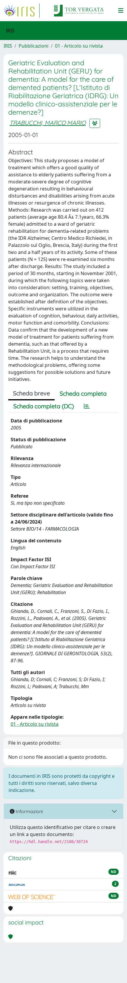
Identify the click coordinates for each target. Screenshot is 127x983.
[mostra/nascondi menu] (120, 11)
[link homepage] (22, 11)
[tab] (87, 406)
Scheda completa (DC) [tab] (43, 406)
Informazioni (28, 811)
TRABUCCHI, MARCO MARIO (47, 122)
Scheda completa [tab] (83, 393)
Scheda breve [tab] (31, 393)
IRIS (8, 46)
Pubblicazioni (33, 46)
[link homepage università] (78, 11)
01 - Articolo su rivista (79, 46)
